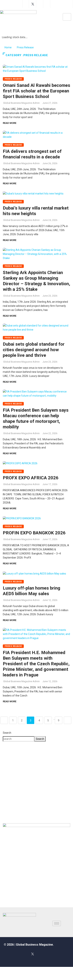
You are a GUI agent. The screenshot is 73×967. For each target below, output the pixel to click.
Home (8, 47)
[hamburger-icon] (67, 17)
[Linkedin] (47, 4)
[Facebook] (25, 4)
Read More (9, 123)
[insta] (40, 954)
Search (7, 732)
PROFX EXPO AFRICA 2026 (30, 477)
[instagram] (40, 4)
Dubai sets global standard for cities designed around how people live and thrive (34, 350)
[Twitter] (33, 4)
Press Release (25, 47)
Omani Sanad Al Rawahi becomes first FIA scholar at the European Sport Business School (36, 91)
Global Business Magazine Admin (21, 103)
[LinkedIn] (48, 954)
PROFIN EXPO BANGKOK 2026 (35, 532)
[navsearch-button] (43, 18)
